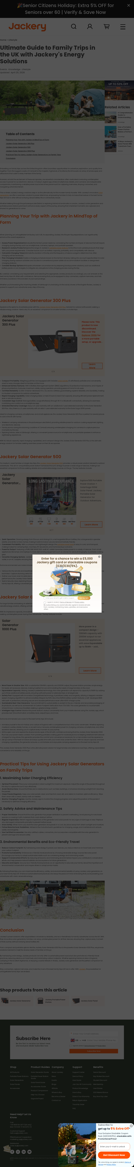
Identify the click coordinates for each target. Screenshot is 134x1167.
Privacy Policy (111, 1165)
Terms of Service (66, 602)
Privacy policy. (79, 602)
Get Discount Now (114, 1155)
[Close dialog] (131, 1126)
